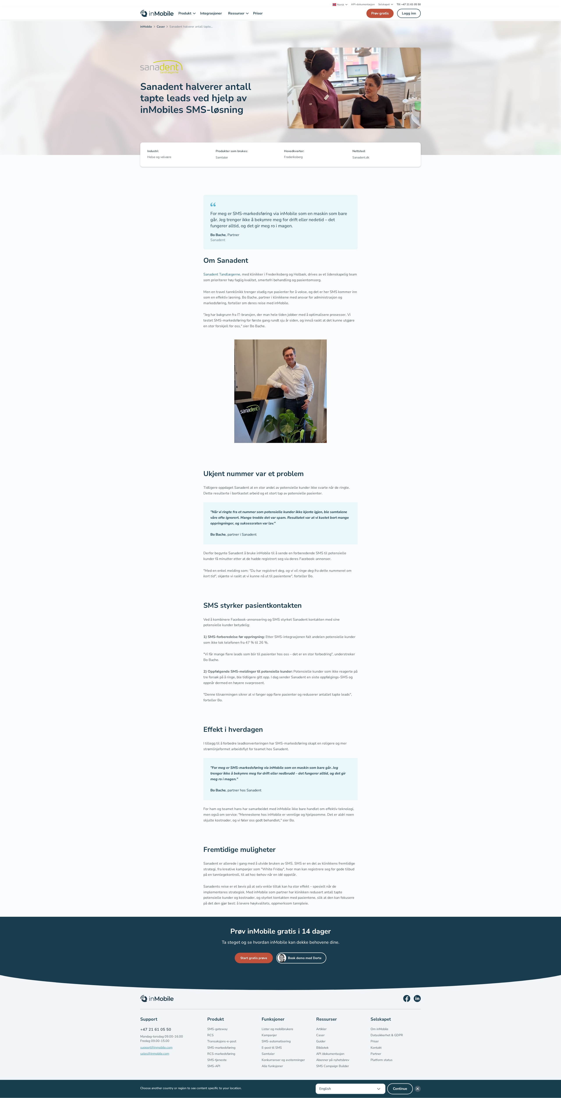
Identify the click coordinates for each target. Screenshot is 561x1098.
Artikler (321, 1029)
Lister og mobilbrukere (277, 1029)
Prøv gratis (380, 13)
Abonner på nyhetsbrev (332, 1060)
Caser (320, 1035)
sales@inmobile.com (154, 1053)
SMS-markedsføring (221, 1047)
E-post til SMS (272, 1047)
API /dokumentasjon (330, 1054)
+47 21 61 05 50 (155, 1029)
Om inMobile (379, 1029)
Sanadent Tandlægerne (221, 274)
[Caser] (162, 27)
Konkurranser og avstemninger (283, 1060)
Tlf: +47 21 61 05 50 (409, 4)
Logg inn (409, 13)
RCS (210, 1035)
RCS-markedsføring (221, 1054)
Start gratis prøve (253, 958)
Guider (320, 1041)
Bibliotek (322, 1047)
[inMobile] (147, 27)
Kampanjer (269, 1035)
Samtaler (268, 1054)
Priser (375, 1041)
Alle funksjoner (272, 1066)
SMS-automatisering (276, 1041)
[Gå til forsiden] (157, 13)
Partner (376, 1054)
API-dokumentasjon (363, 4)
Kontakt (376, 1047)
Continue (400, 1088)
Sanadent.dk (360, 157)
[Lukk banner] (418, 1089)
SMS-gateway (217, 1029)
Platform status (381, 1060)
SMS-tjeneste (217, 1060)
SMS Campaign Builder (332, 1066)
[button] (340, 5)
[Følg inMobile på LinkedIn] (417, 998)
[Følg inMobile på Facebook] (406, 998)
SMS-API (213, 1066)
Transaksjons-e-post (221, 1041)
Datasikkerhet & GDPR (387, 1035)
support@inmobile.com (156, 1047)
